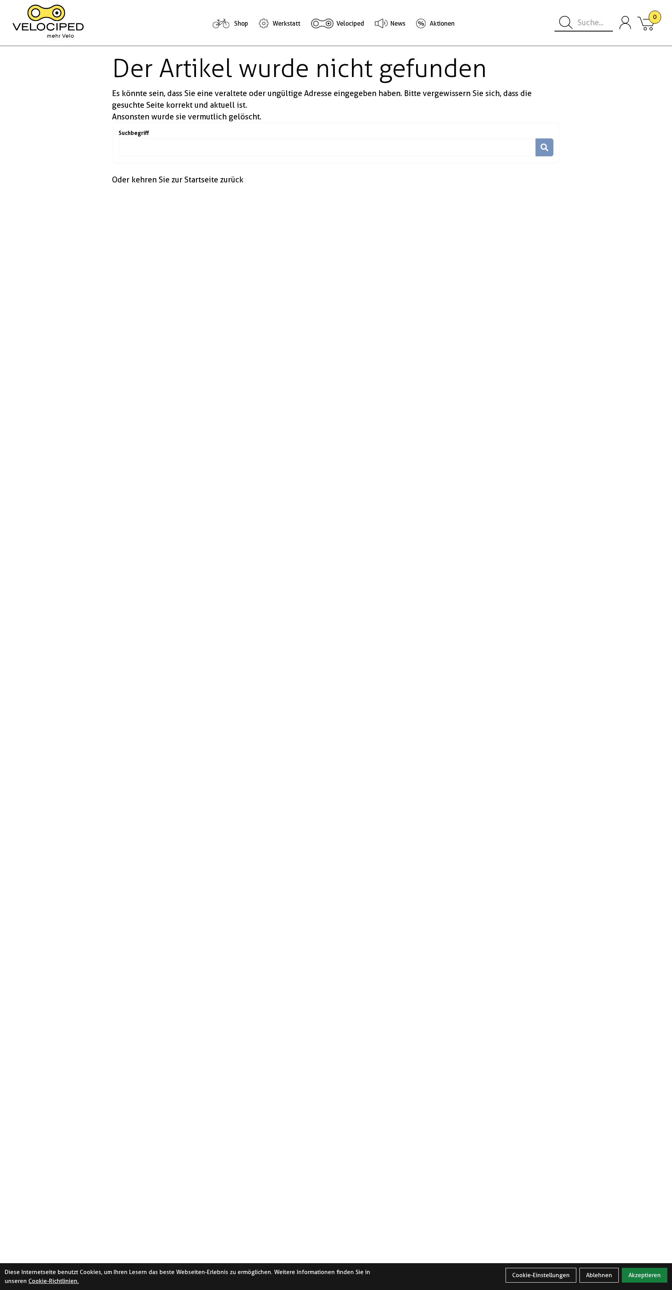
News (397, 23)
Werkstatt (286, 23)
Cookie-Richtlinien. (53, 1281)
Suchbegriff (134, 133)
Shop (241, 23)
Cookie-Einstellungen (541, 1275)
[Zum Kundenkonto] (625, 23)
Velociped (350, 23)
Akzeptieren (644, 1275)
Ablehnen (599, 1275)
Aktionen (442, 23)
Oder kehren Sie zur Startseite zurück (177, 179)
